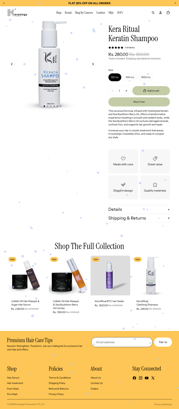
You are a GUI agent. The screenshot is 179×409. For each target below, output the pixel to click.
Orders (94, 388)
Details (115, 209)
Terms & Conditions (60, 377)
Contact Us (97, 383)
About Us (96, 377)
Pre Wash (12, 394)
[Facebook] (134, 378)
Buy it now (139, 101)
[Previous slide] (11, 64)
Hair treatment (15, 383)
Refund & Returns (59, 388)
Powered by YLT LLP (34, 404)
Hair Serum (13, 377)
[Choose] (41, 290)
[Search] (153, 12)
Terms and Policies (163, 404)
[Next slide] (94, 64)
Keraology (19, 404)
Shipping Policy (57, 383)
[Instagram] (140, 378)
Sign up (163, 342)
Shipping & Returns (127, 218)
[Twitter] (153, 378)
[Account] (160, 12)
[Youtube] (147, 378)
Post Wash (13, 388)
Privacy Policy (56, 394)
